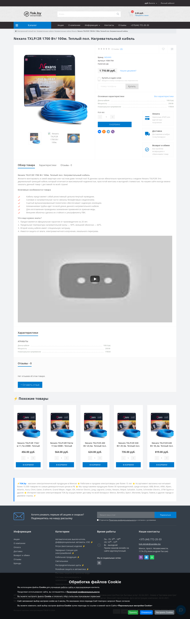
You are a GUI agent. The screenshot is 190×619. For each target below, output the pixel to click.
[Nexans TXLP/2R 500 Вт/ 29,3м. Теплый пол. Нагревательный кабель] (128, 424)
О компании (74, 25)
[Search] (118, 14)
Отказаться (146, 612)
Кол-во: (101, 112)
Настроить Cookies (164, 612)
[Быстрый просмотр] (38, 417)
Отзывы (122, 25)
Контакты (109, 25)
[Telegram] (108, 131)
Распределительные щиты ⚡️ (69, 565)
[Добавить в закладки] (38, 408)
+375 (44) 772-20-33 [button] (150, 539)
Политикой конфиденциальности (83, 592)
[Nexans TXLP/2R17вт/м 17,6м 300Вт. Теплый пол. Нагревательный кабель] (62, 424)
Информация (91, 25)
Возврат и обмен (161, 145)
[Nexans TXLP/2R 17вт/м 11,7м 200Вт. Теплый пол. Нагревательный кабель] (28, 424)
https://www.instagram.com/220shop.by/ (99, 563)
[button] (167, 3)
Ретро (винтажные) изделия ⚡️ (70, 546)
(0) (121, 49)
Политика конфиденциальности (122, 520)
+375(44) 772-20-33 (140, 25)
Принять (133, 612)
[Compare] (172, 49)
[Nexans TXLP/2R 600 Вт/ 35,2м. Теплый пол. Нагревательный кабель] (162, 424)
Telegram (146, 557)
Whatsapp (152, 557)
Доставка (157, 131)
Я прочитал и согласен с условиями (127, 520)
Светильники (61, 561)
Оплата (156, 113)
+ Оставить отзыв (30, 384)
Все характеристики (164, 96)
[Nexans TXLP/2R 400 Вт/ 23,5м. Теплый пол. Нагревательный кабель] (95, 424)
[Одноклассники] (104, 131)
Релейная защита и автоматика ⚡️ (72, 569)
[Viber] (112, 131)
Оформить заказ (142, 15)
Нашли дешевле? (128, 70)
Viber (141, 557)
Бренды (17, 563)
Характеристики (47, 165)
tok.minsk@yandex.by (150, 544)
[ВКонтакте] (99, 131)
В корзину (114, 124)
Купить (132, 86)
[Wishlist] (163, 49)
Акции (61, 25)
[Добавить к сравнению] (38, 413)
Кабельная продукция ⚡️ (67, 557)
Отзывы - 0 (66, 165)
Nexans (107, 57)
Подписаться (165, 515)
